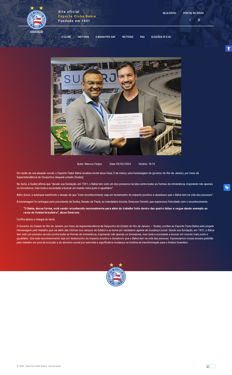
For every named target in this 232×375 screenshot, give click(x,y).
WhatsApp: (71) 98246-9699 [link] (116, 349)
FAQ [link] (142, 37)
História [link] (83, 37)
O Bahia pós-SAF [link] (105, 37)
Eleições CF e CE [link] (161, 37)
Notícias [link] (127, 37)
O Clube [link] (66, 37)
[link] (228, 48)
